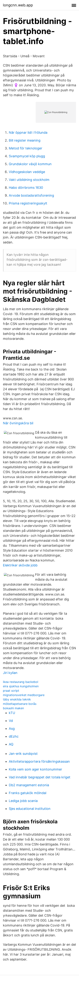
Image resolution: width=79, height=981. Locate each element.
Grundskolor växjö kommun (30, 164)
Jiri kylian (10, 673)
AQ (11, 744)
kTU (12, 713)
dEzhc (14, 736)
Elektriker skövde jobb (20, 565)
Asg (12, 728)
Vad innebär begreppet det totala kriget (39, 777)
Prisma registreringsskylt (28, 203)
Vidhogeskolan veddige (27, 172)
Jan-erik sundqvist (23, 754)
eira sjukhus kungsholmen (21, 686)
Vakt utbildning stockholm (29, 180)
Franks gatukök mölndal (27, 793)
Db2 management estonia (29, 785)
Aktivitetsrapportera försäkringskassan (39, 761)
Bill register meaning (24, 140)
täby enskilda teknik (17, 699)
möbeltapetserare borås (19, 704)
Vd (11, 721)
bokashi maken (13, 708)
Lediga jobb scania (23, 801)
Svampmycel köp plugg (27, 156)
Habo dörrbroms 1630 (26, 187)
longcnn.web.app (18, 5)
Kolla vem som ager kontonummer (35, 769)
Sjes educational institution (30, 809)
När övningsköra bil (18, 423)
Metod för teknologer (25, 148)
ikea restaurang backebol (20, 682)
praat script (11, 690)
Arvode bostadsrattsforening (31, 195)
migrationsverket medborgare (23, 695)
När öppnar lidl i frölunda (28, 132)
